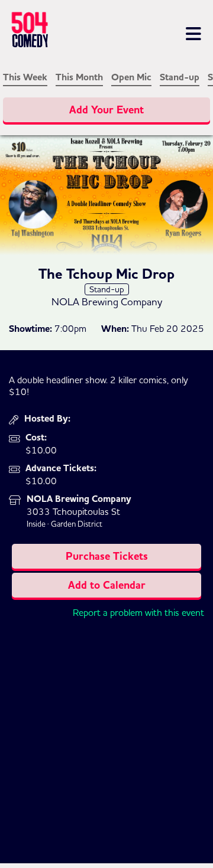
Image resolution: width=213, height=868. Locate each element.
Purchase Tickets (107, 556)
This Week (25, 77)
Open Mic (131, 77)
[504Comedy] (52, 32)
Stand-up (179, 77)
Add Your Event (106, 110)
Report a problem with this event (138, 612)
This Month (79, 77)
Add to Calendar (107, 585)
